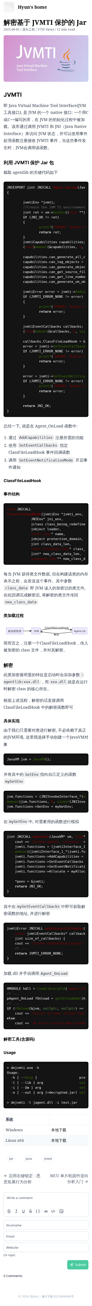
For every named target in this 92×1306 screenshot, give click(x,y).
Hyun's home (32, 7)
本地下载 (58, 1130)
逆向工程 (28, 29)
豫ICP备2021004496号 (58, 1296)
